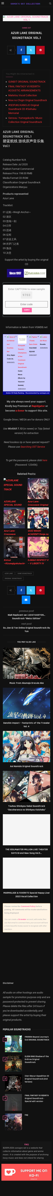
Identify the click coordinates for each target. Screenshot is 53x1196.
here (44, 460)
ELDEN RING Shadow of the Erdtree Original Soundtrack (37, 1059)
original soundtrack (13, 578)
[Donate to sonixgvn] (26, 1172)
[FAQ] (13, 1122)
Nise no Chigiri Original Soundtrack (27, 100)
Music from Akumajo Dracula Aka (26, 683)
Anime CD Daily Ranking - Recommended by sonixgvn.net (27, 393)
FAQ (26, 1115)
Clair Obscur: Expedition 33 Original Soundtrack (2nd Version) (37, 1079)
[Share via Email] (26, 59)
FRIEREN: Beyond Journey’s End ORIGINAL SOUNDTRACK (37, 1038)
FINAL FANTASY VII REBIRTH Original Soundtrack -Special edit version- (37, 1098)
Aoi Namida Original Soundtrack (26, 766)
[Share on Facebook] (21, 50)
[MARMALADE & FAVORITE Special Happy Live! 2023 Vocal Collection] (26, 873)
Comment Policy (28, 906)
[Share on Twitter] (31, 50)
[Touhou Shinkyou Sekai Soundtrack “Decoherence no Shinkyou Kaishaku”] (26, 786)
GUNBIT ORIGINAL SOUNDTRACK (27, 81)
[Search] (50, 4)
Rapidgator (38, 406)
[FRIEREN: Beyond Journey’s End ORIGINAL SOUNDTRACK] (13, 1043)
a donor (19, 410)
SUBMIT (27, 310)
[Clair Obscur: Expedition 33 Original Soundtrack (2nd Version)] (13, 1083)
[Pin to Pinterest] (40, 50)
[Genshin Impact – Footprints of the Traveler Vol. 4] (26, 703)
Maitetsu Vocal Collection (22, 95)
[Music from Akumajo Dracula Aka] (26, 663)
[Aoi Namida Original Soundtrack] (26, 746)
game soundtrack (25, 573)
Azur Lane (9, 573)
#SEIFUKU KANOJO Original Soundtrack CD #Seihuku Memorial (23, 109)
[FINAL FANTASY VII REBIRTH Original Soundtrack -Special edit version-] (13, 1102)
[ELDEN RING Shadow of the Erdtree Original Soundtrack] (13, 1063)
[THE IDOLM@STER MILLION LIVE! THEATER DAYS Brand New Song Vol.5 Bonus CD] (26, 829)
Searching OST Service (32, 446)
